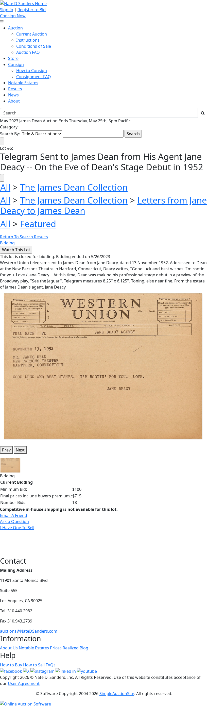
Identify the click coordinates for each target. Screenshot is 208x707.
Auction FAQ (28, 52)
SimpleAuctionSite (116, 693)
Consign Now (13, 16)
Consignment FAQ (33, 76)
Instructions (28, 40)
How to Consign (31, 70)
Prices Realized (64, 648)
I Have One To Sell (17, 527)
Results (15, 89)
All (5, 187)
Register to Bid (32, 9)
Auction (15, 28)
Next (20, 450)
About (14, 101)
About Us (9, 648)
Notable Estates (23, 83)
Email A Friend (13, 515)
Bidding (7, 243)
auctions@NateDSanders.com (28, 631)
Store (13, 58)
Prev (6, 450)
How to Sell (34, 665)
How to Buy (11, 665)
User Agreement (24, 683)
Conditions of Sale (33, 46)
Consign (16, 64)
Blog (84, 648)
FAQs (51, 665)
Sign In (6, 9)
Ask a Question (14, 521)
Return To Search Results (24, 237)
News (13, 95)
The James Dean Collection (74, 187)
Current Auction (31, 34)
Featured (38, 224)
